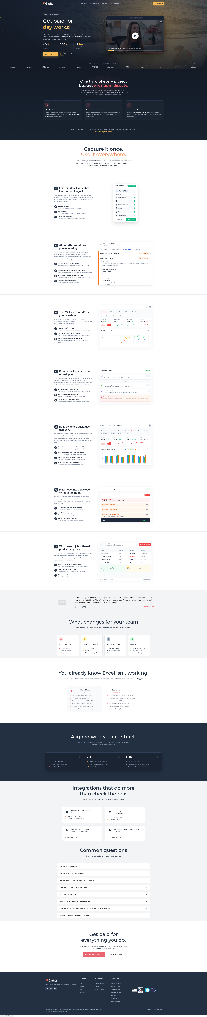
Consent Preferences (6, 1016)
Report (81, 989)
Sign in (150, 3)
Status (126, 315)
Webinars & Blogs (116, 983)
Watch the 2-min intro (71, 54)
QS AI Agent (82, 992)
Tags (120, 315)
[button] (103, 866)
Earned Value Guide (116, 992)
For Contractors (94, 3)
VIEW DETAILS (120, 219)
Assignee (113, 315)
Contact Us (114, 998)
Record (81, 986)
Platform (83, 3)
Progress (128, 311)
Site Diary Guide (115, 986)
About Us (113, 995)
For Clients (105, 3)
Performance (105, 311)
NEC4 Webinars (115, 989)
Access (121, 311)
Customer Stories (116, 3)
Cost (134, 311)
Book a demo (159, 3)
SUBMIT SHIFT (131, 219)
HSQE (127, 430)
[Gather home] (48, 3)
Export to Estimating (145, 544)
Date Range (104, 315)
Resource (113, 311)
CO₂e (141, 430)
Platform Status (115, 1001)
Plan (80, 983)
